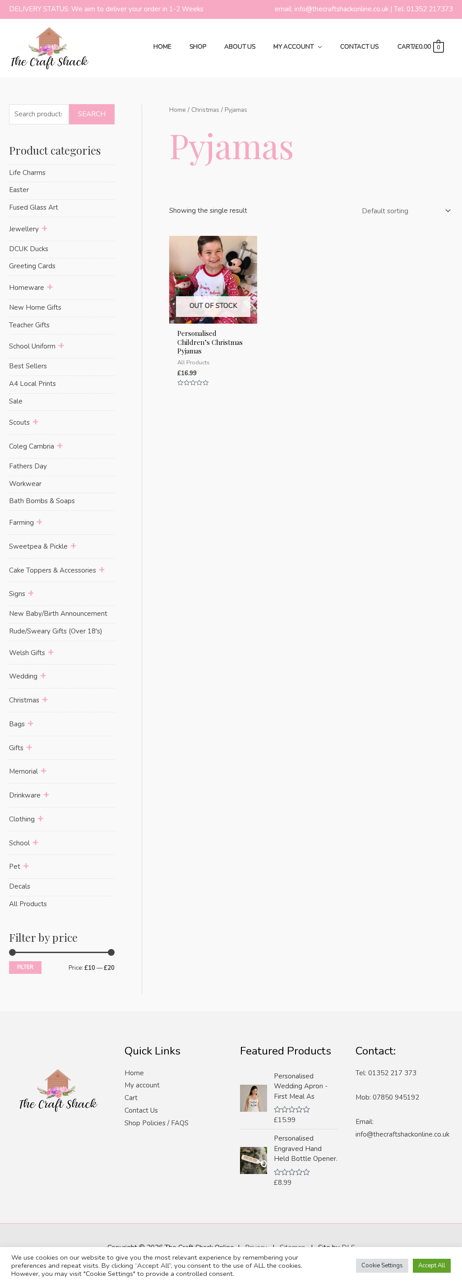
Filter (25, 967)
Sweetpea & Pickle (38, 546)
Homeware (26, 287)
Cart (131, 1097)
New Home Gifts (35, 307)
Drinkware (25, 795)
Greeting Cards (32, 266)
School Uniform (32, 346)
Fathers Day (28, 466)
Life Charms (27, 172)
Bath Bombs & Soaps (42, 500)
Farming (21, 522)
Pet (14, 866)
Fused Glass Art (33, 207)
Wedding (23, 676)
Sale (16, 401)
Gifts (16, 747)
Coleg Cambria (31, 446)
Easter (19, 189)
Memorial (23, 771)
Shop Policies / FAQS (157, 1123)
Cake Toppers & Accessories (52, 570)
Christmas (24, 700)
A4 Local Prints (32, 383)
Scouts (19, 422)
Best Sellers (28, 366)
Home (177, 109)
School (19, 843)
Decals (19, 886)
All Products (28, 903)
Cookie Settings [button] (382, 1265)
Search (92, 114)
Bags (17, 724)
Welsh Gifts (27, 652)
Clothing (22, 819)
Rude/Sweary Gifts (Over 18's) (55, 631)
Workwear (25, 483)
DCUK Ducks (28, 248)
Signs (17, 593)
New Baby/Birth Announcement (58, 613)
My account (142, 1085)
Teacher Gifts (29, 325)
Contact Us (141, 1110)
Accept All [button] (431, 1265)
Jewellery (24, 229)
